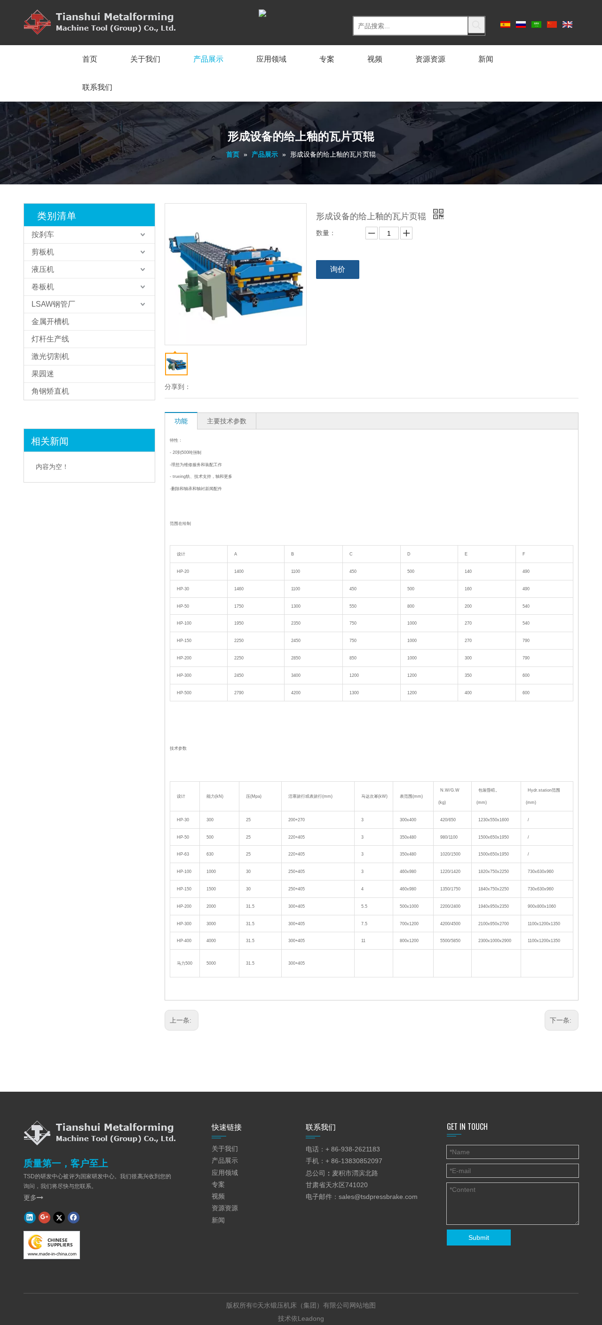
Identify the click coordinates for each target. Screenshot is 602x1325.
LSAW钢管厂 (53, 304)
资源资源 (225, 1208)
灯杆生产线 (50, 339)
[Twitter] (59, 1217)
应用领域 (225, 1172)
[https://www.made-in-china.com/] (52, 1245)
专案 (218, 1184)
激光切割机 (50, 356)
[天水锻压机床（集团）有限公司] (100, 1132)
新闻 (218, 1220)
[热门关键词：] (476, 24)
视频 (218, 1196)
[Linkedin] (30, 1217)
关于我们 (225, 1148)
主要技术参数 (226, 421)
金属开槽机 (50, 321)
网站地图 (362, 1305)
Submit (478, 1237)
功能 (181, 421)
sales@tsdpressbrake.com (378, 1196)
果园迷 (43, 374)
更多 (33, 1197)
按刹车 (43, 234)
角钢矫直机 (50, 391)
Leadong (311, 1318)
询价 (337, 269)
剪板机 (43, 252)
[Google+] (44, 1217)
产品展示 (225, 1160)
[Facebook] (73, 1217)
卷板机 (43, 287)
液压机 (43, 269)
